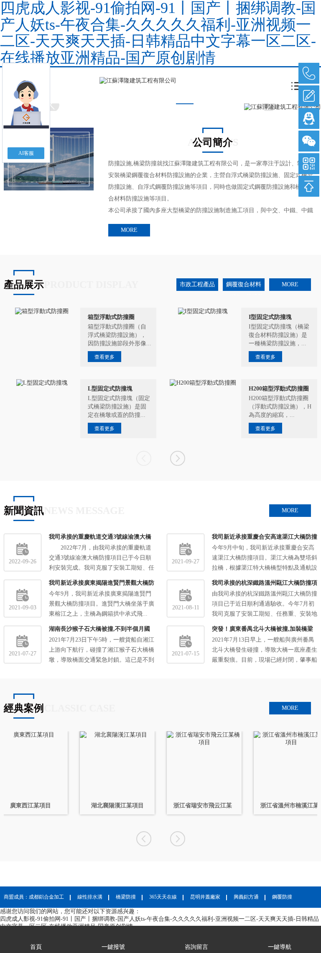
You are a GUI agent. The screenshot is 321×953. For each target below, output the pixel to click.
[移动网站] (308, 163)
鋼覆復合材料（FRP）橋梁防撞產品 (244, 286)
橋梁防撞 (126, 897)
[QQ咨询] (308, 118)
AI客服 (26, 153)
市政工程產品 (197, 284)
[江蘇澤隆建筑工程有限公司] (137, 80)
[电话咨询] (308, 73)
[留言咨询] (308, 95)
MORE (129, 230)
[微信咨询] (308, 141)
